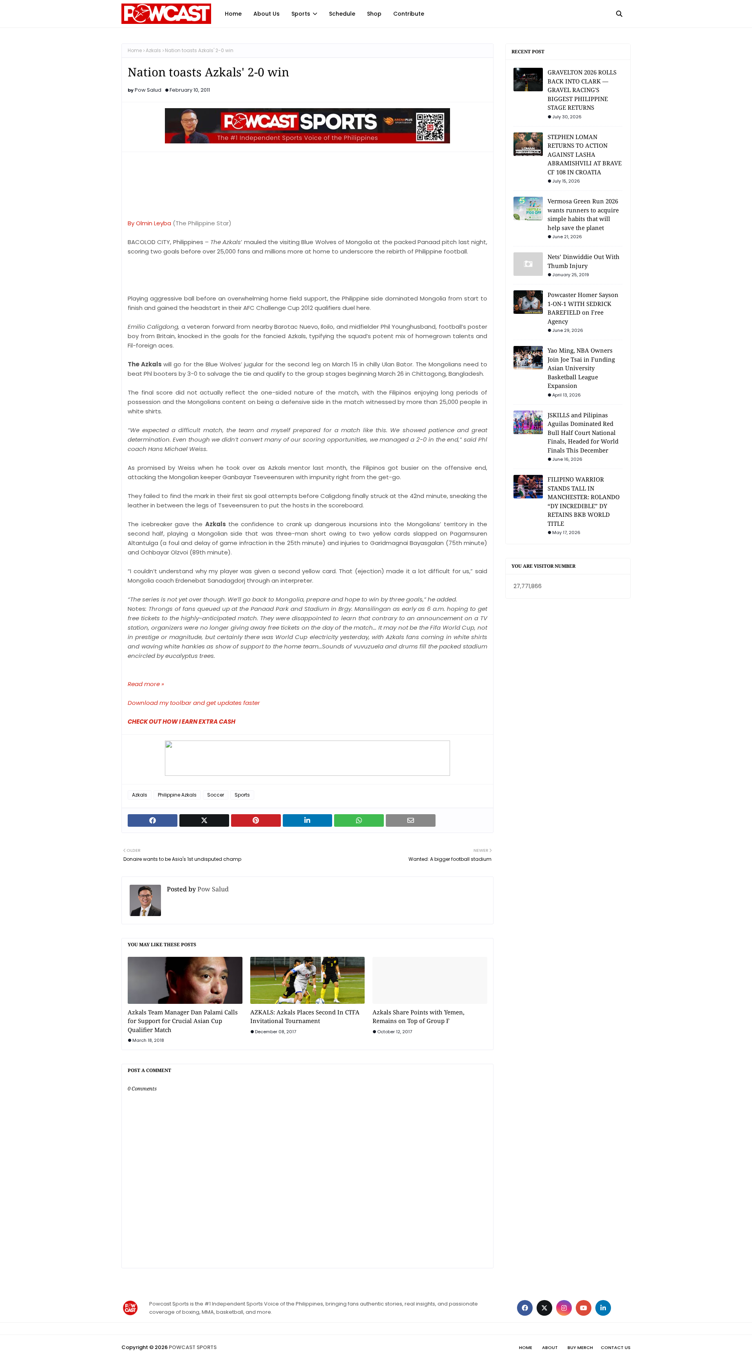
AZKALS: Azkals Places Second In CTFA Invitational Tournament (305, 1016)
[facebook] (525, 1308)
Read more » (146, 684)
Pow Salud (148, 90)
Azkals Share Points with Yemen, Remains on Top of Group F (418, 1016)
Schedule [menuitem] (342, 14)
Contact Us (616, 1347)
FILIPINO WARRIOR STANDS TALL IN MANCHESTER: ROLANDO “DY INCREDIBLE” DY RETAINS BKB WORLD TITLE (584, 501)
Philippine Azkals (177, 794)
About (550, 1347)
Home (135, 50)
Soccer (215, 794)
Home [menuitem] (233, 14)
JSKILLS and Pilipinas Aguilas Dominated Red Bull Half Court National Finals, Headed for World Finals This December (583, 432)
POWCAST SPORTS (193, 1347)
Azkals (153, 50)
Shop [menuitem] (374, 14)
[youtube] (583, 1308)
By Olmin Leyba (149, 223)
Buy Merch (580, 1347)
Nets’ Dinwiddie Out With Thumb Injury (584, 261)
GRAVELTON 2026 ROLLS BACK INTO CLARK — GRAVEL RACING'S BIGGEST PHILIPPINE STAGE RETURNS (582, 89)
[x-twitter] (544, 1308)
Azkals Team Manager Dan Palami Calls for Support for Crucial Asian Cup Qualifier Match (183, 1021)
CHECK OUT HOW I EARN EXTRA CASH (181, 721)
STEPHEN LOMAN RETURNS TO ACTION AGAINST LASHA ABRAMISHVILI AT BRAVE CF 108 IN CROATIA (585, 154)
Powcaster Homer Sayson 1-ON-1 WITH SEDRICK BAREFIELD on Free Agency (583, 308)
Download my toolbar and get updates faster (194, 703)
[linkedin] (603, 1308)
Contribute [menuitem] (408, 14)
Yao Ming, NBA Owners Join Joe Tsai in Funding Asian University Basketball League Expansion (581, 367)
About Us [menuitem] (266, 14)
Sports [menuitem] (300, 14)
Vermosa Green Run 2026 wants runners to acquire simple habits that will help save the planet (583, 214)
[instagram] (564, 1308)
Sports (242, 794)
